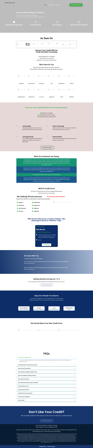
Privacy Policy (42, 446)
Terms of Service (51, 446)
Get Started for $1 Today (46, 284)
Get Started (46, 244)
